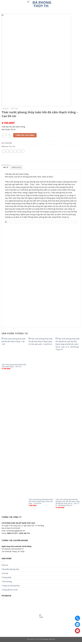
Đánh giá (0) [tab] (16, 167)
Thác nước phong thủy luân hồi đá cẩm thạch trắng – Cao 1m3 (14, 366)
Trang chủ (5, 108)
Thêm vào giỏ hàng (24, 135)
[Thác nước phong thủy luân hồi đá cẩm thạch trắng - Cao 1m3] (14, 349)
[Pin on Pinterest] (19, 151)
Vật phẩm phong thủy (10, 569)
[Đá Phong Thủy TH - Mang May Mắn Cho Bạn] (41, 5)
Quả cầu (5, 565)
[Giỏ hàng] (79, 4)
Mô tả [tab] (5, 167)
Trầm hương (7, 581)
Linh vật (5, 573)
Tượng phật (6, 577)
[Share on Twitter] (11, 151)
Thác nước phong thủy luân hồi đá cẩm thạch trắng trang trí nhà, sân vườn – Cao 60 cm (41, 501)
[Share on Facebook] (7, 151)
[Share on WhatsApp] (3, 151)
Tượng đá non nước (10, 590)
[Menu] (3, 4)
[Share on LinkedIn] (23, 151)
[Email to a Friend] (15, 151)
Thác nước (14, 108)
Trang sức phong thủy (11, 585)
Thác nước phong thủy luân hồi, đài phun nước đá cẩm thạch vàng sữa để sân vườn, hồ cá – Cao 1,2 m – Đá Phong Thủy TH (68, 502)
